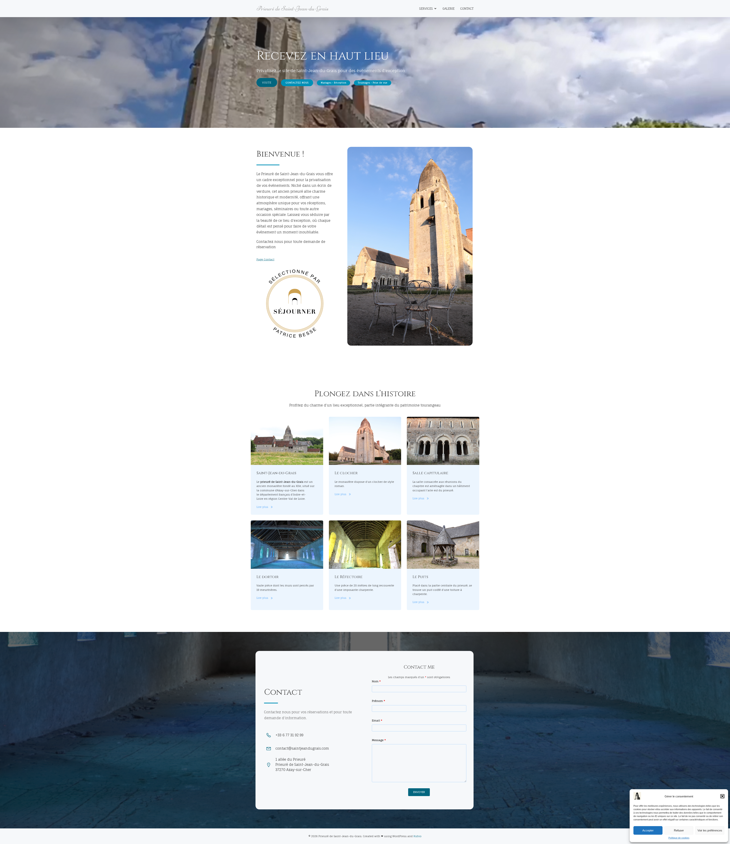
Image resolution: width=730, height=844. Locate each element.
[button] (722, 796)
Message (379, 740)
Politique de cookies (678, 838)
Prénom (378, 700)
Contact (467, 8)
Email (377, 720)
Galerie (449, 8)
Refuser (679, 830)
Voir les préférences (709, 830)
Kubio (417, 836)
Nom (376, 681)
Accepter (648, 830)
